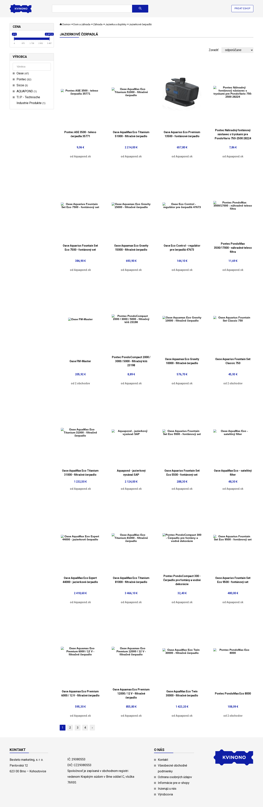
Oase (22, 73)
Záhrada (97, 24)
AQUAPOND (26, 91)
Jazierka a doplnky (115, 24)
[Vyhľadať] (140, 9)
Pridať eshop (242, 8)
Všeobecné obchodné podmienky (172, 768)
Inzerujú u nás (167, 788)
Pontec (23, 79)
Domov (66, 24)
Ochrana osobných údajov (175, 777)
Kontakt (163, 760)
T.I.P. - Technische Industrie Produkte (30, 100)
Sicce (22, 85)
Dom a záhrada (81, 24)
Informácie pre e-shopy (173, 783)
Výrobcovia (165, 794)
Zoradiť (214, 50)
